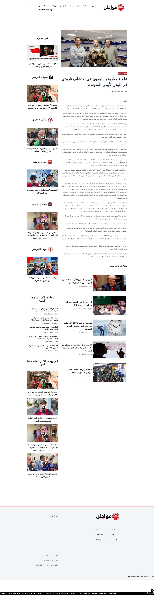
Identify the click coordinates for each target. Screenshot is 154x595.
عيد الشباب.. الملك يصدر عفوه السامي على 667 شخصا (46, 593)
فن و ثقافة (53, 6)
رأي (39, 6)
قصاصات (114, 539)
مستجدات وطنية (122, 73)
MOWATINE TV (44, 10)
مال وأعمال (63, 6)
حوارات (45, 6)
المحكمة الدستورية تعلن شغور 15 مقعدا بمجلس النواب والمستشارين (84, 593)
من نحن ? (99, 539)
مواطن (130, 576)
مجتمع (78, 6)
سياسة (85, 6)
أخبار (93, 6)
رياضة (72, 6)
